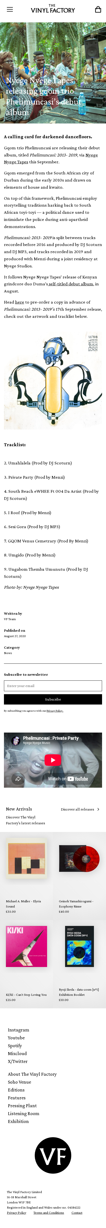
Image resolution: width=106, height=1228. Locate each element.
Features (17, 1097)
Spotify (15, 1045)
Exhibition (18, 1121)
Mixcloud (17, 1053)
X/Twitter (18, 1061)
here (19, 302)
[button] (16, 9)
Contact (76, 1212)
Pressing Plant (22, 1105)
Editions (16, 1089)
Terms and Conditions (49, 1212)
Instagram (18, 1029)
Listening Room (23, 1113)
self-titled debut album (70, 283)
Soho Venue (19, 1082)
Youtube (16, 1037)
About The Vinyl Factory (32, 1074)
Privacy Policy (16, 1212)
